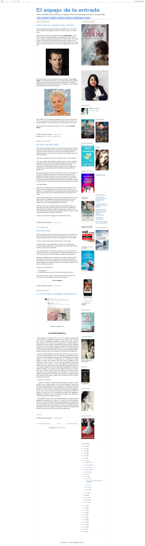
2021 (84, 458)
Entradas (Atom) (61, 427)
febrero (87, 500)
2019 (84, 505)
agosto (87, 472)
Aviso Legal (68, 18)
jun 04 (88, 490)
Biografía (53, 18)
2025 (84, 448)
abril (86, 495)
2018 (84, 508)
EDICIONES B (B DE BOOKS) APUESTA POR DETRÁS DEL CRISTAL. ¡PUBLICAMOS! (101, 212)
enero (86, 502)
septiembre (88, 469)
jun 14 (87, 485)
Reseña (87, 18)
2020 (85, 460)
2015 (84, 515)
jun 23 (88, 479)
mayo (86, 493)
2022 (84, 455)
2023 (84, 453)
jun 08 (88, 487)
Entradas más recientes (44, 423)
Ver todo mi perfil (94, 111)
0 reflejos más (57, 418)
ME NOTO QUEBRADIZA (47, 145)
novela (59, 136)
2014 (84, 517)
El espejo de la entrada (67, 10)
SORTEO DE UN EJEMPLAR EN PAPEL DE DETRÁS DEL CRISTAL (101, 199)
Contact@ (60, 18)
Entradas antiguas (72, 423)
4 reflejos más (57, 222)
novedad (53, 136)
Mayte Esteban (46, 136)
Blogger (82, 542)
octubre (87, 467)
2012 (84, 522)
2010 (84, 527)
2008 (85, 531)
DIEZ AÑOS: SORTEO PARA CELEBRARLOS (101, 222)
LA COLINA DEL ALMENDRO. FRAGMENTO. (56, 294)
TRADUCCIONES (78, 18)
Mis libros (45, 18)
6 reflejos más (57, 286)
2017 (84, 510)
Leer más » (39, 414)
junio (86, 476)
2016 (84, 512)
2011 (84, 524)
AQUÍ (62, 326)
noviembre (88, 465)
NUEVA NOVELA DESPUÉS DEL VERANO (55, 25)
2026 (84, 446)
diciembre (87, 462)
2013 (84, 519)
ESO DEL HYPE (43, 231)
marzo (86, 497)
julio (86, 474)
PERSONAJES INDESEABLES (100, 218)
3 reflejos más (57, 134)
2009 (85, 529)
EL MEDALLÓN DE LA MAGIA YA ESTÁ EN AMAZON (102, 205)
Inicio (39, 18)
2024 (84, 451)
